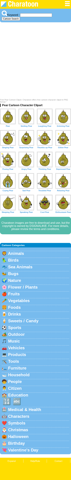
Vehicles (16, 347)
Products (17, 354)
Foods (14, 307)
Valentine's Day (23, 450)
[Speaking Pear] (26, 202)
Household (19, 374)
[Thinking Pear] (45, 159)
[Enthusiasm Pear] (63, 202)
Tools (13, 361)
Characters (18, 416)
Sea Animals (20, 267)
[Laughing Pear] (45, 116)
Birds (13, 260)
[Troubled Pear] (45, 181)
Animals (16, 253)
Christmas (18, 429)
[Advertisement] (35, 61)
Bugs (13, 273)
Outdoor (16, 334)
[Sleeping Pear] (8, 202)
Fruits (14, 294)
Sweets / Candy (23, 321)
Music (14, 341)
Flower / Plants (23, 287)
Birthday (16, 443)
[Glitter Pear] (63, 138)
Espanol (12, 461)
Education (18, 395)
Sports (14, 327)
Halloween (18, 436)
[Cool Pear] (45, 202)
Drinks (14, 314)
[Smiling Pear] (26, 116)
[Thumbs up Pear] (45, 138)
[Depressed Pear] (63, 159)
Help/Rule (35, 461)
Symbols (16, 423)
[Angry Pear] (26, 159)
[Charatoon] (22, 6)
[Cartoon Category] (67, 5)
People (15, 381)
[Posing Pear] (8, 159)
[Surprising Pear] (26, 138)
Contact (58, 461)
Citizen (15, 388)
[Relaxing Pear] (63, 181)
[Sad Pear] (26, 181)
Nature (14, 280)
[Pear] (8, 116)
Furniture (17, 368)
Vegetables (19, 300)
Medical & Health (24, 409)
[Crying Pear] (8, 181)
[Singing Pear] (8, 138)
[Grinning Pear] (63, 116)
